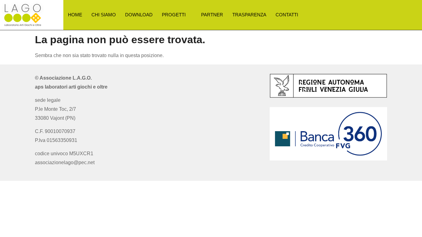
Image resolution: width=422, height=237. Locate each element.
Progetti (174, 14)
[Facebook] (204, 80)
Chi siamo (103, 14)
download (139, 14)
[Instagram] (217, 80)
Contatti (287, 14)
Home (75, 14)
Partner (212, 14)
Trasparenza (249, 14)
